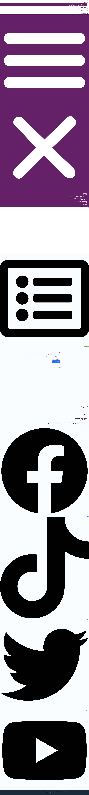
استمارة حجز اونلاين (82, 9)
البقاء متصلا (57, 358)
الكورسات (84, 2)
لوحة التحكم (83, 14)
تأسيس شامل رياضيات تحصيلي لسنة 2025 (76, 4)
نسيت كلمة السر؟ (56, 359)
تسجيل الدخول (83, 7)
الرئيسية (85, 193)
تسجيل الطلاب (83, 10)
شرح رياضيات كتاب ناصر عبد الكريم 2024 (76, 6)
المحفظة (84, 12)
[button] (44, 103)
